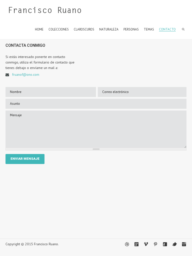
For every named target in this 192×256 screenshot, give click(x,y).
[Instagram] (184, 244)
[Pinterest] (155, 244)
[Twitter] (174, 244)
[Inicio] (44, 11)
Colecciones (58, 29)
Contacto (167, 29)
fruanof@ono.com (25, 74)
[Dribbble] (127, 244)
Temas (149, 29)
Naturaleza (108, 29)
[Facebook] (165, 244)
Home (39, 29)
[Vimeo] (146, 244)
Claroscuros (84, 29)
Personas (131, 29)
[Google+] (136, 244)
